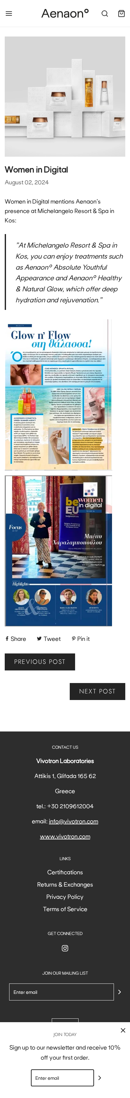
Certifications (65, 872)
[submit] (119, 992)
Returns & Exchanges (65, 884)
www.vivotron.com (65, 836)
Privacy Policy (65, 896)
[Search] (104, 13)
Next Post (97, 691)
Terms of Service (65, 908)
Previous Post (40, 661)
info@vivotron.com (73, 821)
